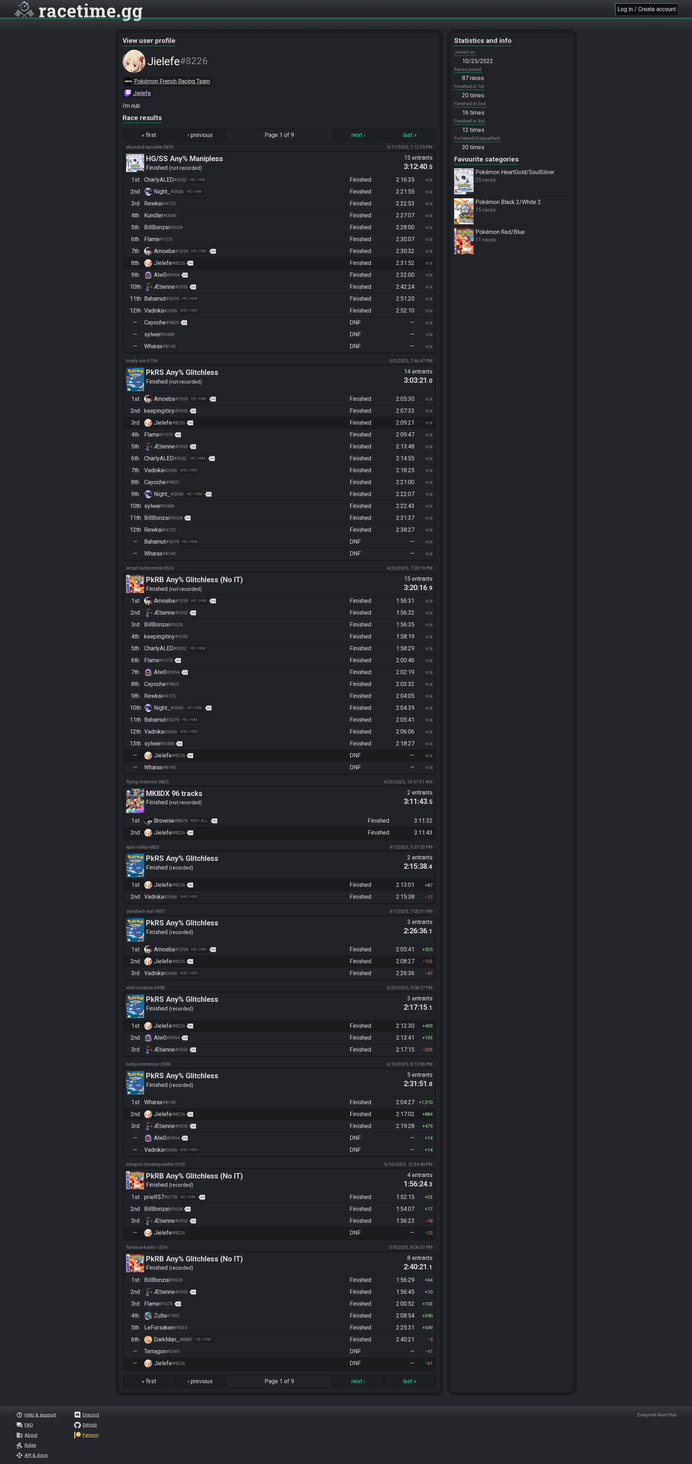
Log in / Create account (646, 9)
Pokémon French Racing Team (172, 81)
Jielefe (142, 93)
